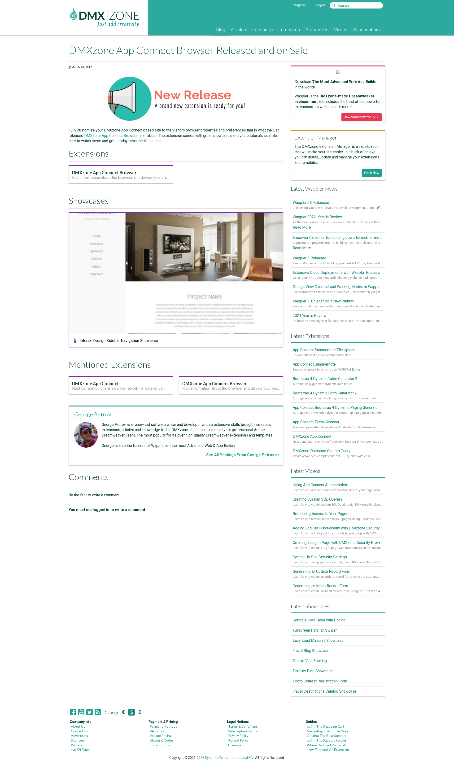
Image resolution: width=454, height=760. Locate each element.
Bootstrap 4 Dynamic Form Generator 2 (325, 393)
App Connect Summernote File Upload (324, 350)
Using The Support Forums (327, 740)
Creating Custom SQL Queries (317, 499)
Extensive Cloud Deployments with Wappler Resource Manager (338, 272)
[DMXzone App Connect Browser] (176, 121)
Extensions (262, 29)
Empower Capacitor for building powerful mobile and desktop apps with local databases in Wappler (338, 237)
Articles (238, 29)
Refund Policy (238, 740)
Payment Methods (163, 726)
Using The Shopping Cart (325, 726)
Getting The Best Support (326, 736)
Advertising (79, 736)
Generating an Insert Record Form (320, 586)
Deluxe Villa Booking (310, 661)
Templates (289, 29)
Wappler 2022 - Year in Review (317, 217)
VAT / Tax (157, 731)
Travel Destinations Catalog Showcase (324, 691)
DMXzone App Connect (95, 383)
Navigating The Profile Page (327, 731)
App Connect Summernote (314, 364)
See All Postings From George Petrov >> (242, 455)
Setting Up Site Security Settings (320, 557)
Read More (302, 227)
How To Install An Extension (328, 749)
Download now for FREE (361, 117)
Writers (76, 745)
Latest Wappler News (314, 188)
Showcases (317, 29)
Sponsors (78, 740)
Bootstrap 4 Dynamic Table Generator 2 (325, 378)
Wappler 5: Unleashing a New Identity (323, 301)
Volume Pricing (161, 736)
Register (299, 5)
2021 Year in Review (309, 315)
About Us (78, 726)
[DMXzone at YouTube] (81, 712)
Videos (341, 29)
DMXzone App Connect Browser (111, 135)
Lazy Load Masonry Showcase (318, 640)
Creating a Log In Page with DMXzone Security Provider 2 (338, 542)
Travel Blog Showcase (311, 650)
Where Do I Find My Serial (326, 745)
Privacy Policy (238, 736)
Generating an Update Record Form (321, 571)
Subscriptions (367, 29)
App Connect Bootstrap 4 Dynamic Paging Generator (336, 407)
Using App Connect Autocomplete (320, 485)
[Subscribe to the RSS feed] (98, 712)
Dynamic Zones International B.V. (229, 758)
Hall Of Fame (80, 749)
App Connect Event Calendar (316, 422)
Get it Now (371, 173)
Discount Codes (162, 740)
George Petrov (92, 414)
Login (320, 5)
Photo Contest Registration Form (320, 681)
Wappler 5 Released (309, 258)
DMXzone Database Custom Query (321, 451)
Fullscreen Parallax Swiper (315, 630)
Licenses (234, 745)
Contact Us (79, 731)
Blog (220, 29)
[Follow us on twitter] (89, 712)
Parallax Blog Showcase (313, 671)
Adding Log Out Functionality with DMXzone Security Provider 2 (338, 528)
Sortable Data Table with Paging (319, 620)
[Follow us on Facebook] (73, 712)
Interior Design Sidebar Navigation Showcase (119, 340)
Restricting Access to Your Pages (320, 513)
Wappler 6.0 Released (311, 202)
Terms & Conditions (243, 726)
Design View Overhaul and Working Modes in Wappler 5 (338, 286)
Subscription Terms (242, 731)
